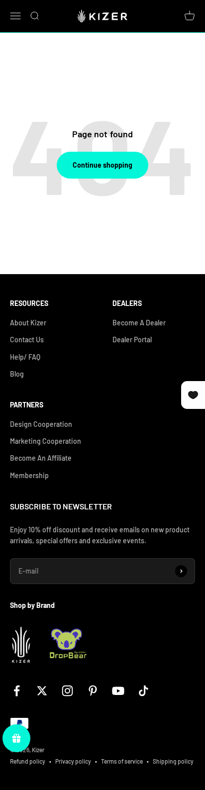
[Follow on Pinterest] (93, 690)
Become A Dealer (139, 322)
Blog (17, 374)
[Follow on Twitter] (42, 690)
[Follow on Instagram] (67, 690)
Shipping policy (173, 761)
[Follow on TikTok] (143, 690)
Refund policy (27, 761)
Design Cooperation (41, 424)
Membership (29, 475)
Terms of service (122, 761)
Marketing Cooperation (45, 441)
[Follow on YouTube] (118, 690)
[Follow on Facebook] (16, 690)
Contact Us (27, 339)
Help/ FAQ (25, 357)
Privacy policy (73, 761)
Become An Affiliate (41, 458)
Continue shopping (102, 165)
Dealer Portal (132, 339)
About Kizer (28, 322)
